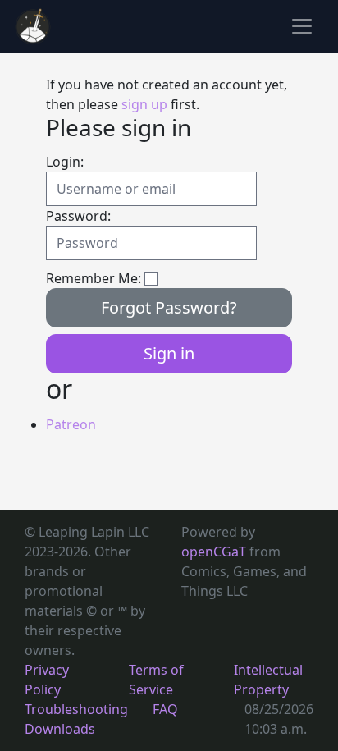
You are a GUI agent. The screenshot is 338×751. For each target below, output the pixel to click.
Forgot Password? (169, 307)
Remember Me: (93, 278)
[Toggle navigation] (302, 26)
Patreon (71, 424)
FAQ (165, 709)
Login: (65, 162)
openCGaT (215, 552)
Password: (78, 216)
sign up (144, 104)
